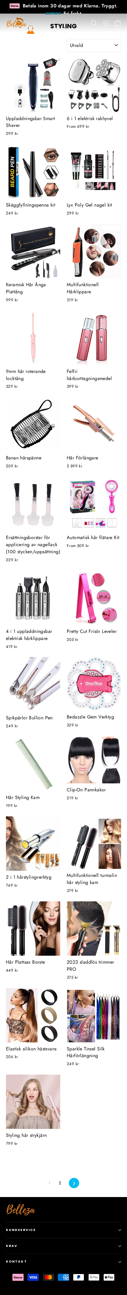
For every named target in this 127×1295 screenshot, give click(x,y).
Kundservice (21, 1230)
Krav (11, 1246)
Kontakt (16, 1261)
